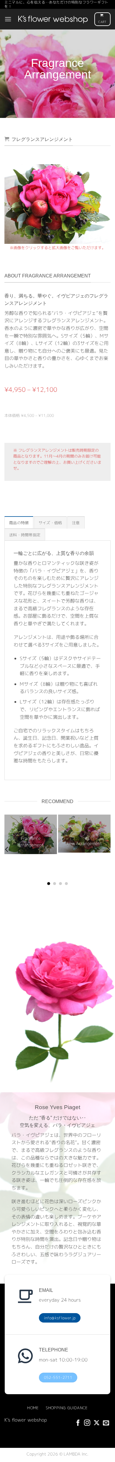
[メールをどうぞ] (106, 1423)
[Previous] (7, 203)
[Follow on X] (96, 1423)
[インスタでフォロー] (87, 1423)
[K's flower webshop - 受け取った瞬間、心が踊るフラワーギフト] (53, 19)
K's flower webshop (25, 1420)
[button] (8, 19)
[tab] (18, 522)
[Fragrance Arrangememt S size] (57, 204)
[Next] (107, 203)
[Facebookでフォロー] (78, 1423)
